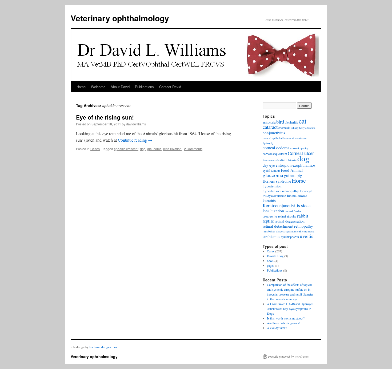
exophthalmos (304, 165)
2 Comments (193, 148)
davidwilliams (136, 124)
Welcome (98, 86)
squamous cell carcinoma (300, 231)
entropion (284, 165)
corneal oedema (276, 148)
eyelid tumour (271, 170)
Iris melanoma (297, 195)
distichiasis (288, 160)
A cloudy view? (277, 328)
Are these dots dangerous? (283, 323)
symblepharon (290, 237)
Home (81, 86)
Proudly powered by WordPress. (288, 356)
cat (302, 120)
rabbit (302, 216)
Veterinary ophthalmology (120, 18)
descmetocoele (271, 160)
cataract (270, 127)
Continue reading (135, 140)
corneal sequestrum (275, 153)
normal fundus (293, 211)
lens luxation (172, 148)
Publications (144, 86)
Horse (299, 180)
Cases (95, 148)
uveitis (306, 236)
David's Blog (275, 256)
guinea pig (293, 175)
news (270, 261)
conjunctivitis (274, 132)
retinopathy (303, 226)
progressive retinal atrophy (279, 216)
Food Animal (292, 170)
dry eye (269, 165)
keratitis (269, 200)
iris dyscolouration (274, 196)
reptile (268, 221)
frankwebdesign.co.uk (103, 347)
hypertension (272, 186)
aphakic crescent (126, 148)
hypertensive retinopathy (281, 190)
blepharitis (291, 122)
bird (280, 121)
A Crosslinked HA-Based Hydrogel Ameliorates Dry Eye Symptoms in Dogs (290, 308)
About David (120, 86)
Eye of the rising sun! (105, 117)
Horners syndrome (277, 181)
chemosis (284, 127)
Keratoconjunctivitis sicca (287, 205)
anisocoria (269, 122)
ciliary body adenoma (303, 128)
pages (270, 265)
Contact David (170, 86)
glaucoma (154, 148)
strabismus (271, 236)
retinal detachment (278, 226)
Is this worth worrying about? (286, 318)
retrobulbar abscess (274, 231)
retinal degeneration (290, 221)
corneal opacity (299, 148)
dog (143, 148)
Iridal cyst (306, 191)
